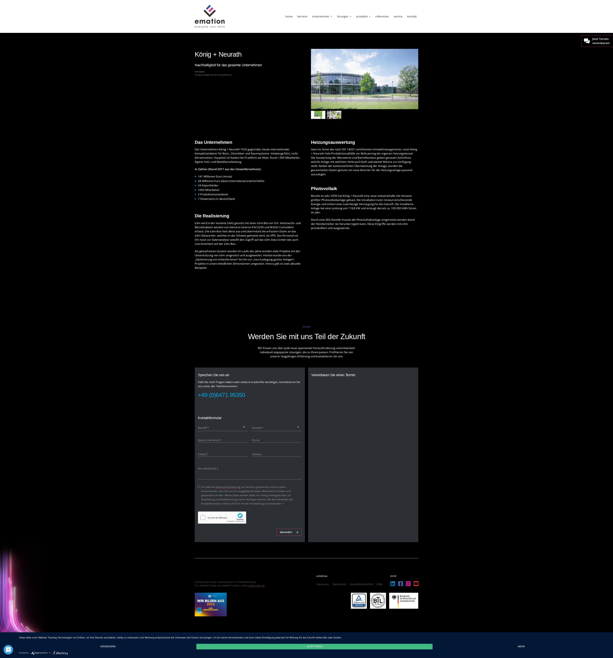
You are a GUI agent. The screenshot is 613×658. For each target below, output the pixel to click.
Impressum (322, 584)
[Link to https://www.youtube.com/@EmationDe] (416, 583)
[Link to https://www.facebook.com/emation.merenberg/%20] (400, 583)
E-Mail (203, 454)
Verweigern (108, 646)
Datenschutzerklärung (228, 487)
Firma (255, 440)
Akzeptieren (314, 646)
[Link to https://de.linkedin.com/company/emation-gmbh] (392, 583)
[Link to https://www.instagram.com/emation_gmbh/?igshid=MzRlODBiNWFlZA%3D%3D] (408, 583)
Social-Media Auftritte (361, 584)
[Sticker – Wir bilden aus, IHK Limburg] (211, 594)
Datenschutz (340, 584)
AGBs (379, 584)
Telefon (257, 454)
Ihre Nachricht (208, 468)
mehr (521, 646)
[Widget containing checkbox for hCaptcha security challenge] (222, 517)
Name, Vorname (209, 440)
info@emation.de (256, 585)
